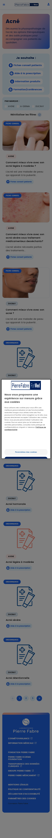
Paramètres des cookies (26, 452)
